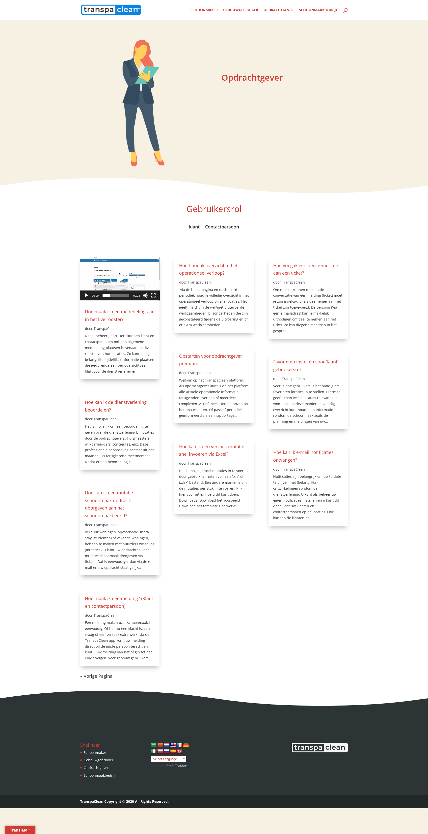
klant (194, 227)
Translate (181, 765)
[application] (120, 279)
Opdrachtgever (279, 10)
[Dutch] (167, 745)
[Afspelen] (86, 295)
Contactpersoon (222, 227)
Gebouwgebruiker (240, 10)
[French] (180, 745)
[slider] (116, 295)
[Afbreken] (145, 295)
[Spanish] (173, 751)
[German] (186, 745)
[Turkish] (180, 751)
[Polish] (160, 751)
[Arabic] (154, 745)
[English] (173, 745)
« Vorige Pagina (96, 676)
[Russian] (167, 751)
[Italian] (154, 751)
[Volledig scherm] (153, 295)
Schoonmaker (204, 10)
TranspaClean (105, 328)
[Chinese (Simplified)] (160, 745)
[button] (120, 279)
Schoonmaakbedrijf (318, 10)
